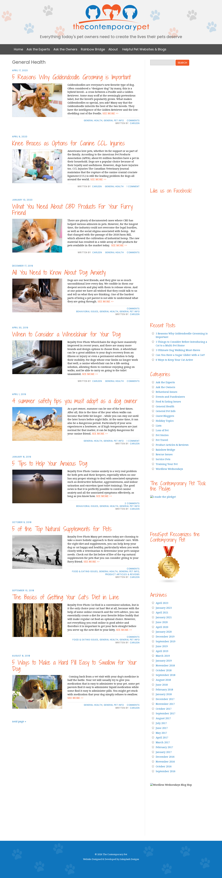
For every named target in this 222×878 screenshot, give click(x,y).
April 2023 (162, 603)
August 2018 (163, 680)
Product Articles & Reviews (122, 574)
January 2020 (164, 631)
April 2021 (162, 612)
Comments (133, 120)
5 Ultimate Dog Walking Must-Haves (178, 350)
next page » (19, 721)
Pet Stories (162, 435)
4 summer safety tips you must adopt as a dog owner (75, 401)
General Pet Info (114, 120)
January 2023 (164, 607)
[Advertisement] (176, 126)
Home (18, 49)
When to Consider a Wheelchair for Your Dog (66, 334)
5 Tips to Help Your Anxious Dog (49, 463)
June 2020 (162, 622)
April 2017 (162, 737)
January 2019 (164, 660)
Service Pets (163, 459)
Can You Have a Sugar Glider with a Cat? (180, 355)
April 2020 (162, 627)
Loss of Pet (162, 430)
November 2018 (165, 665)
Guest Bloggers (165, 416)
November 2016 (165, 761)
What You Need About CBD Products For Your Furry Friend (72, 209)
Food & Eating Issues (85, 571)
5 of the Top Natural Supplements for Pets (62, 529)
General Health (93, 120)
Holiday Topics (165, 420)
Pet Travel (162, 440)
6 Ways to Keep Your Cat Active (174, 359)
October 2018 (164, 670)
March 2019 (163, 655)
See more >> (110, 113)
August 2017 (163, 718)
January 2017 (164, 752)
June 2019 (162, 646)
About (113, 49)
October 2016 (164, 766)
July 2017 (161, 723)
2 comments (132, 503)
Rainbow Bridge (93, 49)
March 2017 (163, 742)
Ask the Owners (65, 49)
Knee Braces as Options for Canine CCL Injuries (68, 143)
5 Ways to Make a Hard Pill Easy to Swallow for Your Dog (74, 665)
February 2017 (164, 747)
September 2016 (165, 771)
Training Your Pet (167, 464)
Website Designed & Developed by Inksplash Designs (111, 859)
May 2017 (161, 732)
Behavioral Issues (87, 311)
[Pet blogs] (180, 565)
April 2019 (162, 651)
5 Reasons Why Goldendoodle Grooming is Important (71, 77)
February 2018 (164, 689)
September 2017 (165, 713)
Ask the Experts (38, 49)
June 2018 (162, 684)
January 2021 (164, 617)
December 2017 (165, 699)
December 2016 (165, 756)
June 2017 (162, 728)
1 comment (133, 186)
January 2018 (164, 694)
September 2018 (165, 675)
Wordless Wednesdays (169, 469)
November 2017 (165, 704)
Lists (158, 425)
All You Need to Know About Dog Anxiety (59, 272)
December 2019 (165, 636)
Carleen (135, 123)
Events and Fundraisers (170, 396)
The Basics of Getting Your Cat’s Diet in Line (65, 597)
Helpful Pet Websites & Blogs (144, 49)
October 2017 (164, 708)
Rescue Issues (164, 454)
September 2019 (165, 641)
